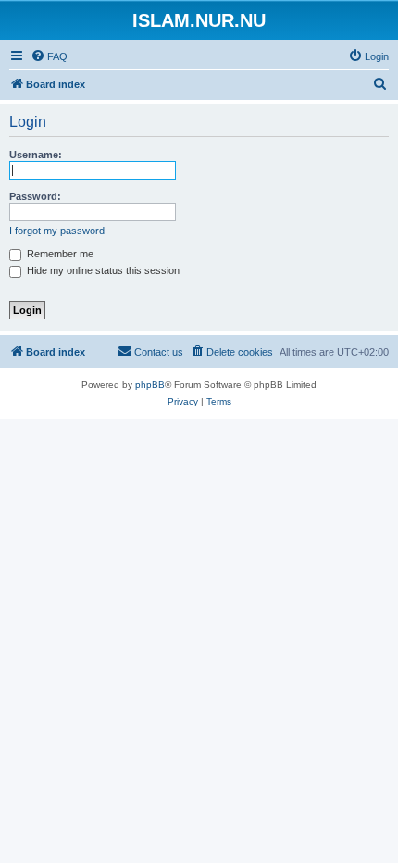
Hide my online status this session (102, 270)
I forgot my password (57, 230)
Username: (35, 154)
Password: (35, 196)
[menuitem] (49, 56)
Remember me (58, 253)
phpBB (150, 385)
